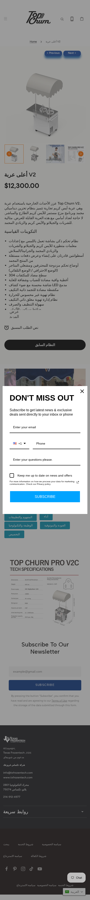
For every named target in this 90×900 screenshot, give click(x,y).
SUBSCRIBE (45, 497)
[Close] (82, 391)
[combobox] (19, 443)
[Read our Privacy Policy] (77, 482)
